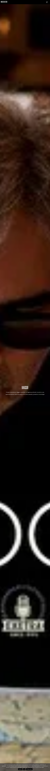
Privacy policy (29, 769)
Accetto (20, 769)
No (24, 769)
